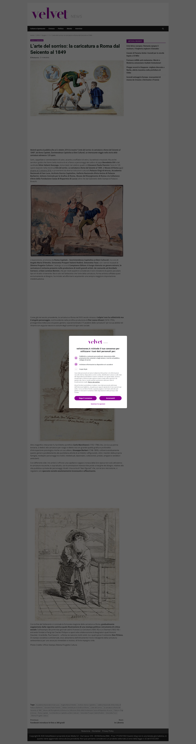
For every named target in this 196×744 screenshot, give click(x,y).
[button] (98, 369)
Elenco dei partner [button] (94, 382)
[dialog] (98, 372)
